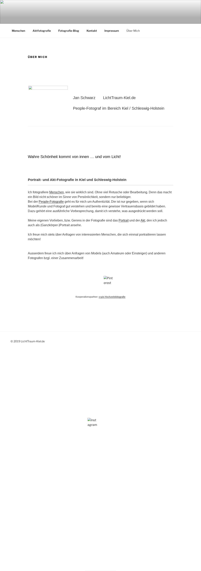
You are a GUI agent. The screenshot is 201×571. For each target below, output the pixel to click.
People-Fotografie (51, 201)
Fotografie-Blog (68, 30)
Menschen (18, 30)
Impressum (111, 30)
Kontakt (92, 30)
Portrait (124, 220)
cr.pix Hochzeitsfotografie (112, 296)
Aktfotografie (42, 30)
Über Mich (133, 30)
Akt (143, 220)
